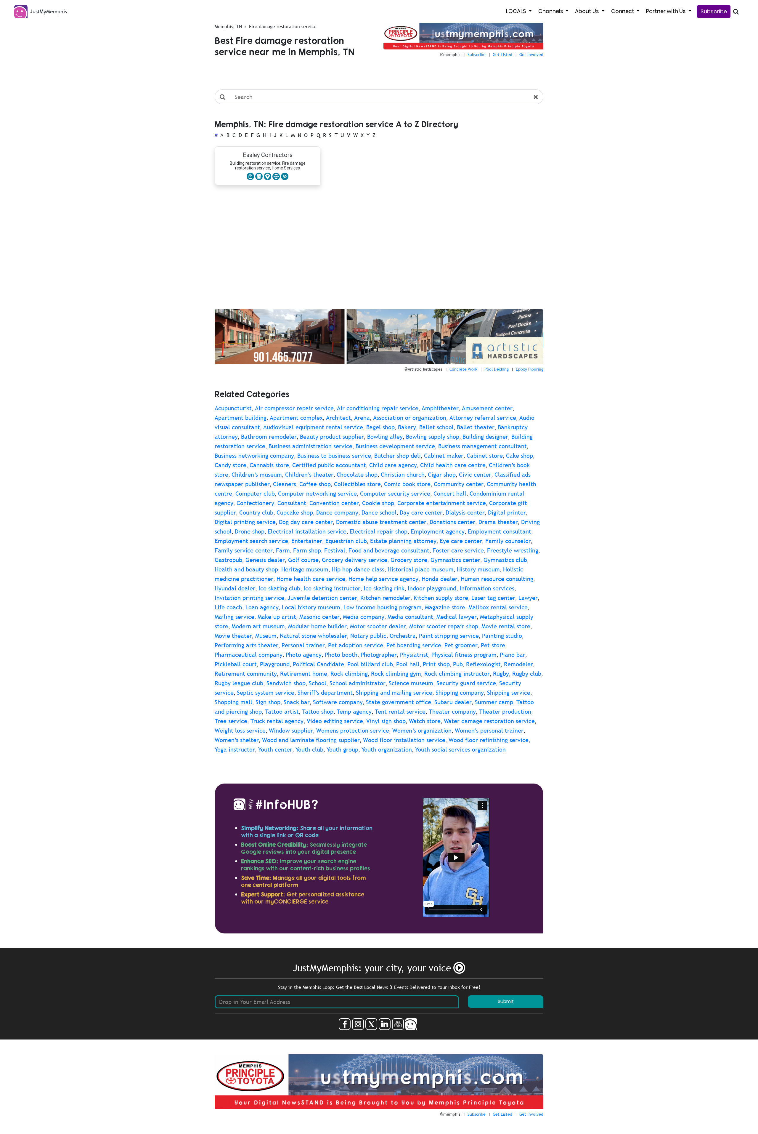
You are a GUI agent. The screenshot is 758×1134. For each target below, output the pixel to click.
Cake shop (519, 455)
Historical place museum (421, 569)
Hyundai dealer (235, 588)
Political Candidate (318, 664)
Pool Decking (496, 369)
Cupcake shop (295, 512)
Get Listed (502, 54)
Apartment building (240, 418)
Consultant (291, 503)
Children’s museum (257, 474)
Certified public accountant (329, 465)
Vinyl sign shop (386, 721)
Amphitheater (440, 408)
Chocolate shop (357, 474)
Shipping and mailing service (394, 692)
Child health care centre (453, 465)
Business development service (395, 446)
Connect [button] (623, 11)
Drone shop (249, 531)
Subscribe (714, 11)
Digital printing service (245, 522)
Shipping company (460, 692)
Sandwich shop (286, 683)
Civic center (475, 474)
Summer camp (494, 702)
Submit (506, 1001)
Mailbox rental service (498, 607)
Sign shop (268, 702)
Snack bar (297, 702)
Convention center (334, 503)
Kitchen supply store (441, 598)
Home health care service (311, 579)
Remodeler (518, 664)
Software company (338, 702)
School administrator (358, 683)
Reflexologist (483, 664)
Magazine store (445, 607)
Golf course (303, 560)
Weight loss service (240, 730)
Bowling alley (385, 437)
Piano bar (512, 655)
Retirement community (246, 673)
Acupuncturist (233, 408)
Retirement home (303, 673)
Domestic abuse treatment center (381, 522)
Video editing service (335, 721)
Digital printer (507, 512)
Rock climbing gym (396, 673)
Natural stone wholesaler (313, 636)
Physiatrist (414, 655)
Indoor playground (432, 588)
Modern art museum (258, 626)
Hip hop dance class (358, 569)
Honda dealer (439, 579)
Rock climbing (349, 673)
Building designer (485, 437)
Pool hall (408, 664)
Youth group (342, 749)
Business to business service (334, 455)
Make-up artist (277, 617)
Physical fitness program (464, 655)
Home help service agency (383, 579)
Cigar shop (442, 474)
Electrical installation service (307, 531)
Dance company (337, 512)
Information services (487, 588)
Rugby (501, 673)
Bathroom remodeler (269, 437)
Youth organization (387, 749)
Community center (459, 484)
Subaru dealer (453, 702)
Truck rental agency (276, 721)
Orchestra (403, 636)
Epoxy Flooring (529, 369)
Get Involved (531, 54)
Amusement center (487, 408)
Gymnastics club (505, 560)
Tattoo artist (282, 711)
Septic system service (265, 692)
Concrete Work (463, 369)
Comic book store (407, 484)
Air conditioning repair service (377, 408)
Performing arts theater (246, 645)
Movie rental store (505, 626)
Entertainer (306, 541)
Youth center (275, 749)
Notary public (368, 636)
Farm (283, 550)
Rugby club (526, 673)
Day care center (421, 512)
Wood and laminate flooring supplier (311, 740)
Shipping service (508, 692)
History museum (478, 569)
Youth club (309, 749)
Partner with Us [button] (666, 11)
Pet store (493, 645)
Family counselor (508, 541)
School (317, 683)
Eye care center (461, 541)
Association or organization (409, 418)
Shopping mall (233, 702)
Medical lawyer (456, 617)
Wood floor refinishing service (489, 740)
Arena (362, 418)
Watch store (425, 721)
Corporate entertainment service (441, 503)
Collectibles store (357, 484)
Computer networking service (317, 493)
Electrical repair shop (378, 531)
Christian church (403, 474)
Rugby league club (239, 683)
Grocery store (409, 560)
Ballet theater (475, 427)
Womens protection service (352, 730)
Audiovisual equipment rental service (313, 427)
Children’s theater (309, 474)
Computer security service (395, 493)
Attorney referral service (482, 418)
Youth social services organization (460, 749)
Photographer (379, 655)
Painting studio (502, 636)
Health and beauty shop (246, 569)
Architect (338, 418)
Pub (458, 664)
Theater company (452, 711)
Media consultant (410, 617)
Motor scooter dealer (378, 626)
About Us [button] (587, 11)
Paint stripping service (449, 636)
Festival (334, 550)
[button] (284, 176)
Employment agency (438, 531)
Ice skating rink (384, 588)
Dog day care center (306, 522)
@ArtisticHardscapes (423, 369)
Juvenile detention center (322, 598)
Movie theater (233, 636)
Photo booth (341, 655)
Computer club (255, 493)
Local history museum (311, 607)
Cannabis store (269, 465)
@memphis (450, 54)
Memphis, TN (228, 26)
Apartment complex (296, 418)
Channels (551, 11)
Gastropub (228, 560)
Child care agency (393, 465)
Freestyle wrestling (512, 550)
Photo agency (304, 655)
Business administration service (310, 446)
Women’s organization (422, 730)
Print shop (436, 664)
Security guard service (466, 683)
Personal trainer (303, 645)
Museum (266, 636)
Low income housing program (382, 607)
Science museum (411, 683)
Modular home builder (317, 626)
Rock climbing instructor (457, 673)
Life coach (228, 607)
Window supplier (291, 730)
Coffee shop (315, 484)
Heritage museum (304, 569)
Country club (256, 512)
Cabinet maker (443, 455)
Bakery (407, 427)
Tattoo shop (317, 711)
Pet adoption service (355, 645)
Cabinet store (485, 455)
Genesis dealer (265, 560)
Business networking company (254, 455)
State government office (398, 702)
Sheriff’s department (325, 692)
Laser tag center (493, 598)
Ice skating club (279, 588)
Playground (275, 664)
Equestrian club (346, 541)
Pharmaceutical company (248, 655)
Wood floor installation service (404, 740)
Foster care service (458, 550)
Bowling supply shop (432, 437)
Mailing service (234, 617)
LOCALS (516, 11)
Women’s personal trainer (489, 730)
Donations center (452, 522)
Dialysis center (465, 512)
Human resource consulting (497, 579)
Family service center (244, 550)
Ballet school (436, 427)
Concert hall (449, 493)
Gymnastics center (455, 560)
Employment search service (251, 541)
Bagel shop (380, 427)
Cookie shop (378, 503)
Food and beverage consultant (389, 550)
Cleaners (284, 484)
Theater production (505, 711)
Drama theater (498, 522)
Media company (363, 617)
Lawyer (528, 598)
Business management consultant (482, 446)
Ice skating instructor (331, 588)
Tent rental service (400, 711)
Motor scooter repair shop (443, 626)
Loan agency (262, 607)
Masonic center (319, 617)
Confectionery (255, 503)
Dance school (379, 512)
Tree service (231, 721)
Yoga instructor (235, 749)
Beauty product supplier (332, 437)
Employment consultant (499, 531)
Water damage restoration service (489, 721)
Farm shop (307, 550)
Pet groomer (461, 645)
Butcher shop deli (397, 455)
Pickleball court (236, 664)
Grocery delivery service (354, 560)
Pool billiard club (370, 664)
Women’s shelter (237, 740)
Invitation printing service (249, 598)
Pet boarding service (413, 645)
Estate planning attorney (403, 541)
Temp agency (354, 711)
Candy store (230, 465)
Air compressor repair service (294, 408)
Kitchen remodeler (385, 598)
